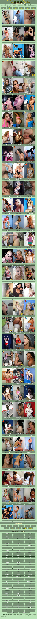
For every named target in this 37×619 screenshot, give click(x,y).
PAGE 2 (9, 8)
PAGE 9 (18, 528)
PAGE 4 (21, 8)
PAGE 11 (30, 528)
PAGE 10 (24, 528)
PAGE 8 (12, 528)
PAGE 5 (27, 8)
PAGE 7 (6, 528)
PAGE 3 (15, 8)
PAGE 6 (33, 8)
